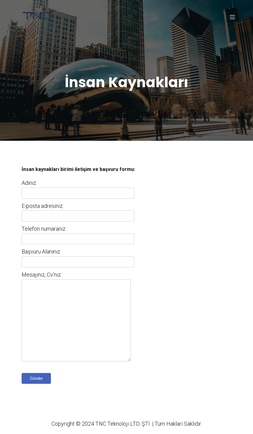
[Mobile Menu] (232, 17)
